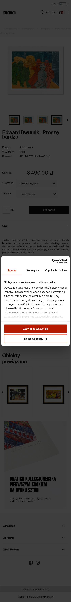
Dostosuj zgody (33, 338)
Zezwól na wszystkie (35, 328)
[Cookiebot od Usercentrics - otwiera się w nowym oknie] (52, 261)
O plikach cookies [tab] (56, 270)
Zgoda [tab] (12, 270)
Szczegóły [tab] (32, 270)
